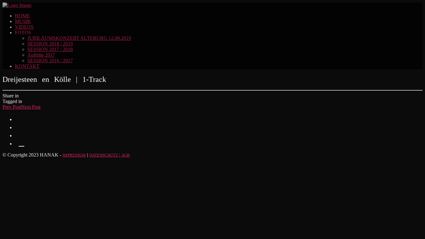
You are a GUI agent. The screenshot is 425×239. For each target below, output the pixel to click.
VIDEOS (24, 27)
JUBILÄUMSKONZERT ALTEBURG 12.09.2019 (79, 38)
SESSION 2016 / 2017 (50, 60)
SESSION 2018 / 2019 (50, 43)
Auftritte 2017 (41, 55)
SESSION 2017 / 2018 (50, 49)
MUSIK (23, 21)
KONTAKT (27, 66)
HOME (22, 15)
